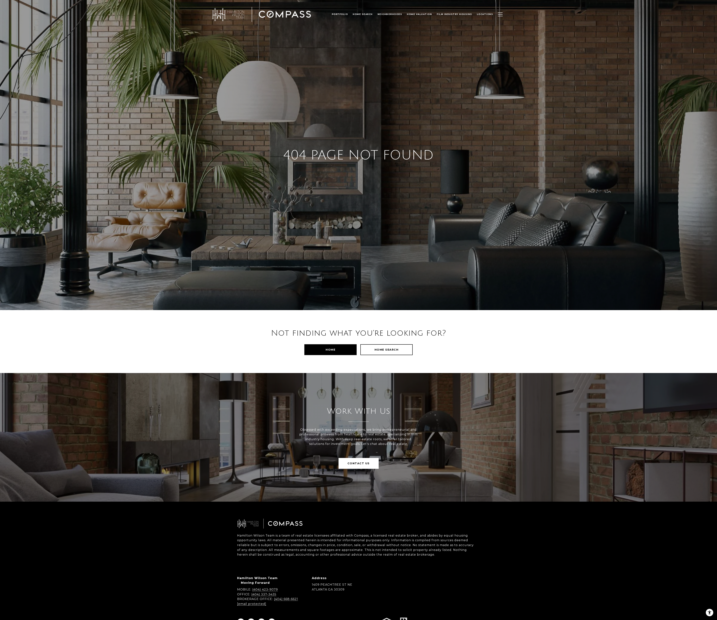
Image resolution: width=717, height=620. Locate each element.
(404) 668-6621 (286, 599)
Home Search (387, 349)
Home (330, 349)
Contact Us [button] (358, 463)
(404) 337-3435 (263, 594)
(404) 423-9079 (265, 589)
